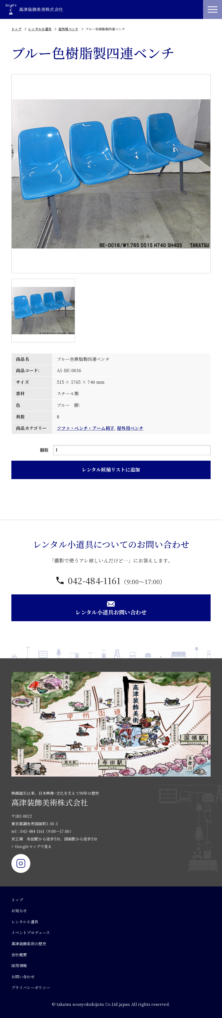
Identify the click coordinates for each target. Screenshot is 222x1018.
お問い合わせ (23, 976)
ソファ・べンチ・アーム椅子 (85, 428)
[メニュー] (212, 9)
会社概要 (19, 954)
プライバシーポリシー (30, 987)
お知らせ (19, 910)
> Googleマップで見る (31, 846)
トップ (16, 29)
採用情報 (19, 965)
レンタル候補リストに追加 (111, 469)
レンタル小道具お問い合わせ (110, 612)
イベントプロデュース (30, 932)
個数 (44, 450)
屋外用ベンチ (68, 29)
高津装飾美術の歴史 (28, 943)
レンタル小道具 (39, 29)
